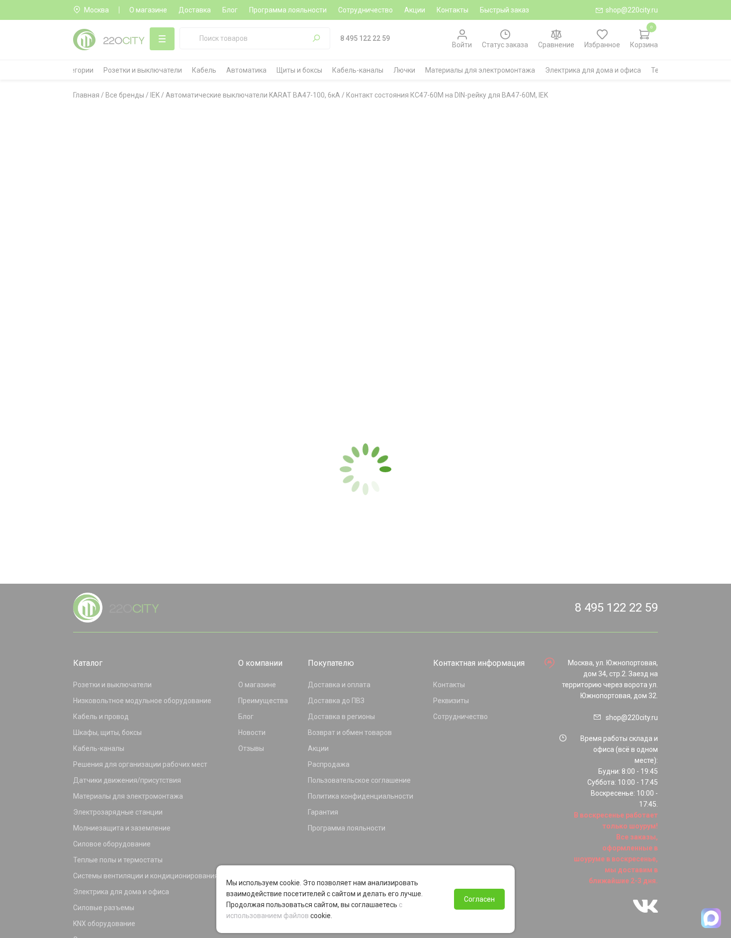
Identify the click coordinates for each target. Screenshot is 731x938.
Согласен (479, 899)
